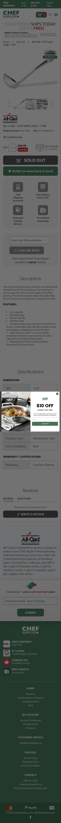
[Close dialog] (57, 394)
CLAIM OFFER (45, 423)
